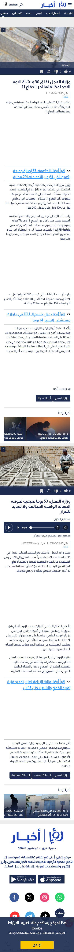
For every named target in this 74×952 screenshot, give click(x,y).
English (13, 4)
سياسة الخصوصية (19, 932)
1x (18, 527)
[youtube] (15, 916)
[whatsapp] (60, 897)
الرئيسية (68, 13)
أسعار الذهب (53, 13)
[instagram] (44, 897)
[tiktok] (45, 916)
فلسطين (17, 13)
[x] (29, 897)
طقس (4, 13)
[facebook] (14, 897)
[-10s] (58, 528)
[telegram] (30, 916)
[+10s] (66, 528)
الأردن (39, 13)
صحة (28, 13)
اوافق (37, 945)
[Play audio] (9, 527)
